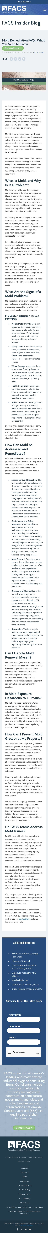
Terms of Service (24, 1185)
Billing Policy (24, 1198)
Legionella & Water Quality (25, 984)
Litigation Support (21, 961)
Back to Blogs (12, 48)
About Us (24, 1172)
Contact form (24, 919)
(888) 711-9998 (24, 2)
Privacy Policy (24, 1194)
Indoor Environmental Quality (27, 989)
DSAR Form (25, 1203)
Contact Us (24, 1181)
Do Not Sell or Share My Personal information (25, 1207)
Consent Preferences (27, 1225)
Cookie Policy (24, 1190)
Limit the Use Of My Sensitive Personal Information (25, 1213)
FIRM (25, 1177)
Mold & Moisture (20, 980)
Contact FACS (23, 1127)
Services (24, 1168)
